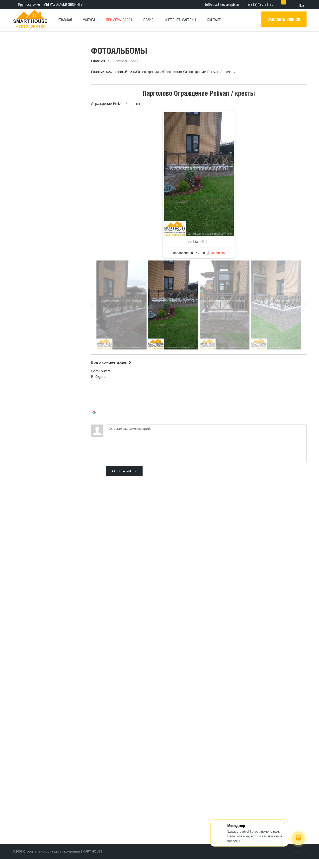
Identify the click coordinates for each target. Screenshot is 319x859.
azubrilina (218, 253)
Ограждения (147, 71)
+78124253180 (31, 26)
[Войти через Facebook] (94, 398)
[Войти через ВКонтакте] (94, 391)
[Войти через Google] (94, 413)
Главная (98, 60)
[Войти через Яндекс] (94, 406)
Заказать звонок (284, 19)
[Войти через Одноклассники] (94, 421)
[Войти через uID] (94, 383)
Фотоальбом (120, 71)
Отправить (124, 471)
